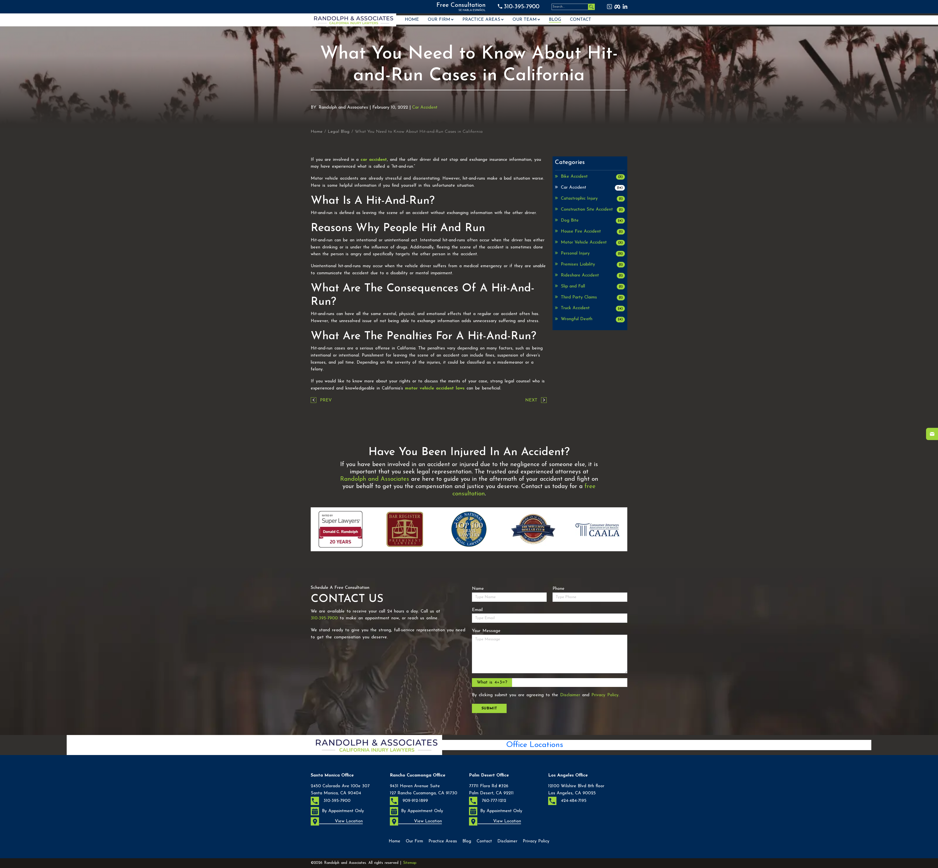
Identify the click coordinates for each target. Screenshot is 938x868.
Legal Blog (339, 132)
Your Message (486, 631)
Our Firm (439, 20)
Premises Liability (592, 264)
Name (478, 589)
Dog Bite (592, 220)
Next (531, 400)
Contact (580, 20)
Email (477, 610)
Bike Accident (592, 176)
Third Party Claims (592, 297)
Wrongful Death (592, 319)
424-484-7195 (572, 801)
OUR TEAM (524, 20)
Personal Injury (592, 253)
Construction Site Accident (592, 209)
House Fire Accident (592, 231)
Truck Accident (592, 308)
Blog (555, 20)
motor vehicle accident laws (435, 388)
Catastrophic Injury (592, 198)
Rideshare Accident (592, 275)
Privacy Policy (604, 695)
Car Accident (424, 107)
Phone (559, 589)
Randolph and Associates (374, 479)
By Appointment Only (343, 811)
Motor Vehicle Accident (592, 242)
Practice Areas (481, 20)
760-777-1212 (493, 801)
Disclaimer (570, 695)
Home (412, 20)
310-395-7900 (521, 7)
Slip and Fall (592, 286)
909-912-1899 (414, 801)
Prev (326, 400)
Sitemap (409, 863)
